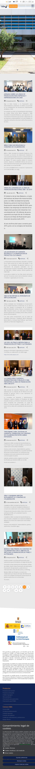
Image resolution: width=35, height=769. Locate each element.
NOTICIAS (21, 101)
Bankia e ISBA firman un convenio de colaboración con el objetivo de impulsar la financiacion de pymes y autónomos (18, 551)
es (6, 2)
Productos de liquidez (8, 693)
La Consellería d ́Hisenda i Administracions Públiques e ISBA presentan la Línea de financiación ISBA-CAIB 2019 (17, 381)
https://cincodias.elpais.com (11, 354)
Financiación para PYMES (9, 701)
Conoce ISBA (6, 709)
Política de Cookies (25, 744)
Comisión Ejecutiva (7, 713)
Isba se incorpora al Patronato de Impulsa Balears (17, 297)
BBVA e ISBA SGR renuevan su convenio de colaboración (14, 146)
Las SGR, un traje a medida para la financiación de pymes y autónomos (18, 343)
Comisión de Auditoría (8, 715)
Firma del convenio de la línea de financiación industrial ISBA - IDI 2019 (18, 189)
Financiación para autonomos (10, 699)
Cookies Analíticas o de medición (14, 750)
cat (10, 2)
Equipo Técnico (7, 719)
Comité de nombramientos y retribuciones (14, 717)
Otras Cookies (9, 753)
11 (16, 590)
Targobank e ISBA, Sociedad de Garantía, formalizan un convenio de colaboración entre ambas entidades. (17, 434)
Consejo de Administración (10, 711)
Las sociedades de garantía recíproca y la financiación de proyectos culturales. (15, 253)
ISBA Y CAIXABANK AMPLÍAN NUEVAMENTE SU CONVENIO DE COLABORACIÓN (15, 497)
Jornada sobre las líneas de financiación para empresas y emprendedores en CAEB (15, 96)
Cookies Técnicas (10, 748)
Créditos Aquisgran (8, 695)
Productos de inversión (9, 691)
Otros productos (7, 697)
